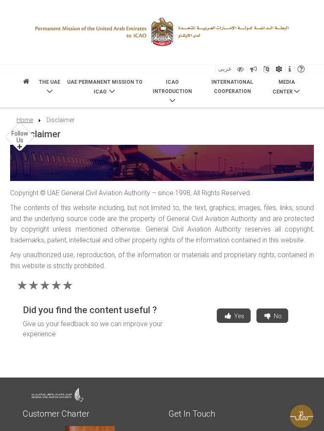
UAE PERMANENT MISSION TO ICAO (105, 87)
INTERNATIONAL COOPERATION (232, 86)
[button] (20, 137)
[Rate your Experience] (305, 414)
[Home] (26, 83)
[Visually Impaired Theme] (240, 68)
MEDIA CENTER (284, 87)
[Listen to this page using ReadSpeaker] (253, 68)
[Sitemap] (266, 68)
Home (24, 120)
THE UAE (49, 82)
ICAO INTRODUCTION (172, 86)
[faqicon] (301, 68)
